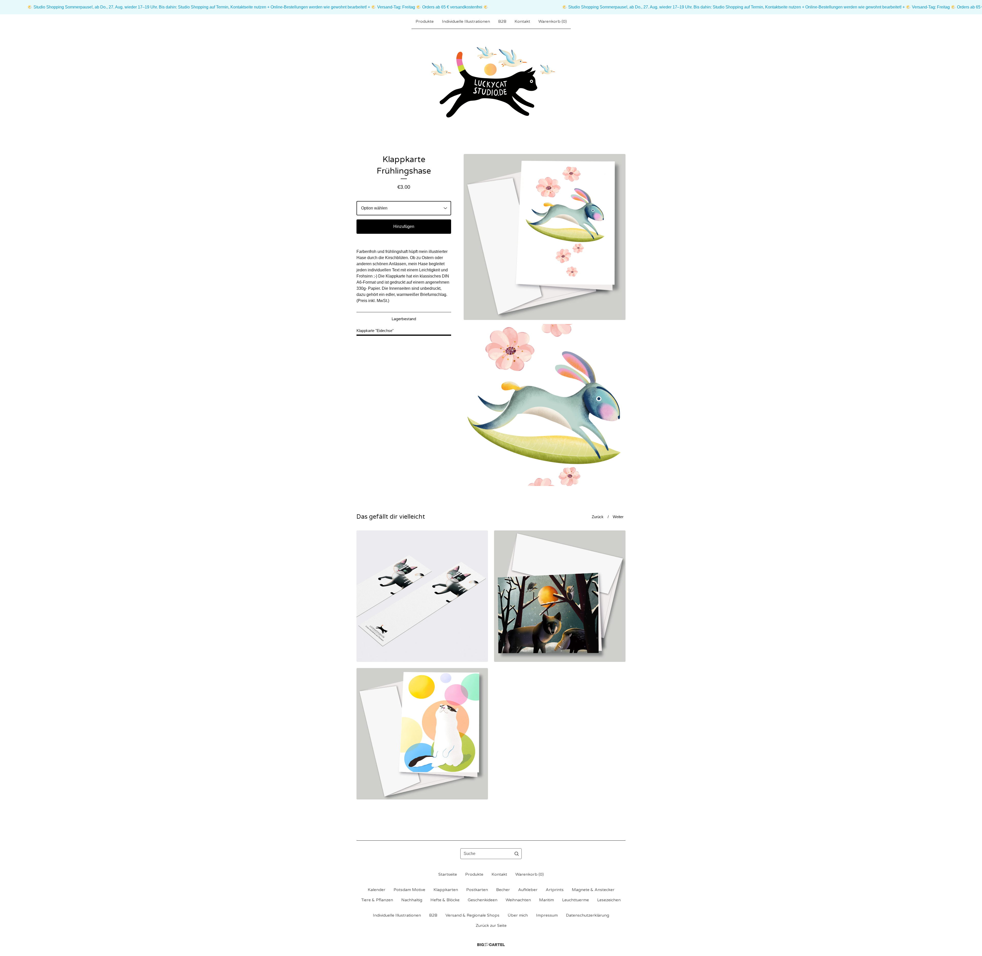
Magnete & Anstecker (593, 889)
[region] (491, 7)
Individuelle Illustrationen (466, 21)
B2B (502, 21)
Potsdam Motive (409, 889)
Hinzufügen (403, 226)
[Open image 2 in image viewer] (545, 405)
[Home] (491, 83)
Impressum (547, 915)
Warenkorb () (552, 21)
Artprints (555, 889)
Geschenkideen (482, 900)
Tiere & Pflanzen (377, 900)
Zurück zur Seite (491, 925)
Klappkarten (445, 889)
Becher (503, 889)
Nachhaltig (411, 900)
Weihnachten (518, 900)
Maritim (546, 900)
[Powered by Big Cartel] (491, 944)
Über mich (518, 915)
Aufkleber (528, 889)
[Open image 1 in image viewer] (545, 237)
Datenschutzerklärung (587, 915)
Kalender (376, 889)
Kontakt (522, 21)
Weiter (618, 517)
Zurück (598, 517)
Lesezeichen (609, 900)
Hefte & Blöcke (445, 900)
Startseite (447, 874)
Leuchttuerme (575, 900)
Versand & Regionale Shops (472, 915)
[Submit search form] (517, 854)
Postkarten (477, 889)
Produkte (425, 21)
